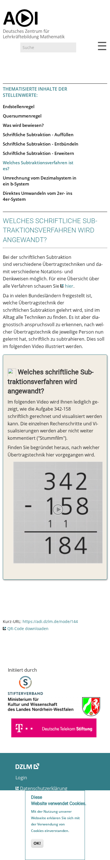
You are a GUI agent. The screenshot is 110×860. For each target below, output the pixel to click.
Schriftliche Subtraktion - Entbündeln (40, 144)
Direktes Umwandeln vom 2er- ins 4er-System (37, 196)
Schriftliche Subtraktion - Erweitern (38, 153)
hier (69, 286)
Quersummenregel (22, 116)
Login (21, 777)
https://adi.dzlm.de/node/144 (50, 621)
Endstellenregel (18, 106)
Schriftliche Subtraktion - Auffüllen (38, 134)
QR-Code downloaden (28, 628)
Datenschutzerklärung (43, 788)
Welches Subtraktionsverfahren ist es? (38, 165)
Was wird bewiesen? (23, 125)
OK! (37, 843)
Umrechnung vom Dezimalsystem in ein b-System (39, 181)
